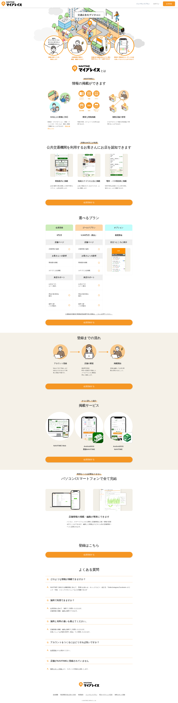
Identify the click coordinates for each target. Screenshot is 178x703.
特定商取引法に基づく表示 (68, 694)
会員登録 (169, 4)
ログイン (156, 4)
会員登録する (89, 202)
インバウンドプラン (143, 4)
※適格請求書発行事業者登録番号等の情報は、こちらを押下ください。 (89, 314)
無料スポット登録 (56, 669)
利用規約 (80, 694)
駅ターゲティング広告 (105, 694)
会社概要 (55, 694)
